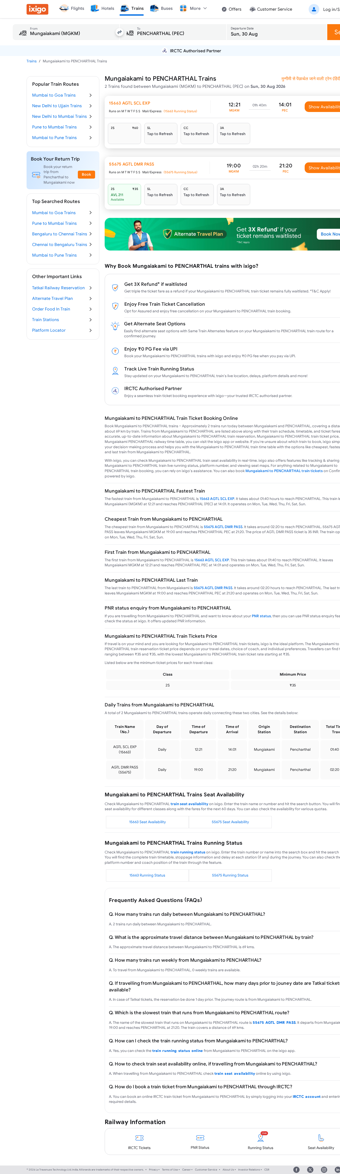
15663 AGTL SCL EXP (216, 499)
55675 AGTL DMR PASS (223, 527)
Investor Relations (249, 1169)
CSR (266, 1169)
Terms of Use (170, 1169)
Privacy (153, 1169)
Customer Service (206, 1169)
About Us (228, 1169)
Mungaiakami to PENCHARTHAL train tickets (284, 471)
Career (186, 1169)
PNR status (261, 616)
